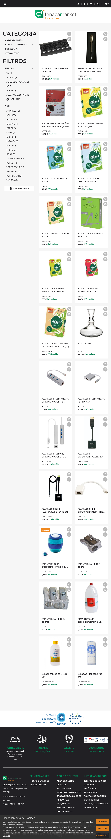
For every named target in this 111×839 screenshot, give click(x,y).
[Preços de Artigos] (85, 3)
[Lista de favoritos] (91, 3)
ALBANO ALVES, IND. (17, 95)
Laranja (12, 141)
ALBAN (10, 90)
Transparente (15, 158)
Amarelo (12, 111)
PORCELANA (11, 49)
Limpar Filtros (21, 188)
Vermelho (13, 176)
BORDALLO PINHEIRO (16, 44)
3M (8, 73)
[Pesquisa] (78, 3)
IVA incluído (54, 79)
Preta (10, 145)
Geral (13, 804)
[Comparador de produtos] (98, 3)
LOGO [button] (55, 15)
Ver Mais (15, 99)
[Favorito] (69, 34)
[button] (5, 3)
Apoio (21, 804)
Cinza (10, 132)
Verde (11, 163)
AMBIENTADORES (13, 40)
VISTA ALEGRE (12, 53)
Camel (10, 128)
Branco (11, 124)
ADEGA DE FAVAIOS (17, 82)
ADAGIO (11, 77)
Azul (10, 115)
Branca (11, 119)
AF (8, 86)
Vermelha (13, 171)
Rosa (10, 154)
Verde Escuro (15, 167)
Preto (11, 150)
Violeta (11, 180)
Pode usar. (45, 718)
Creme (11, 137)
